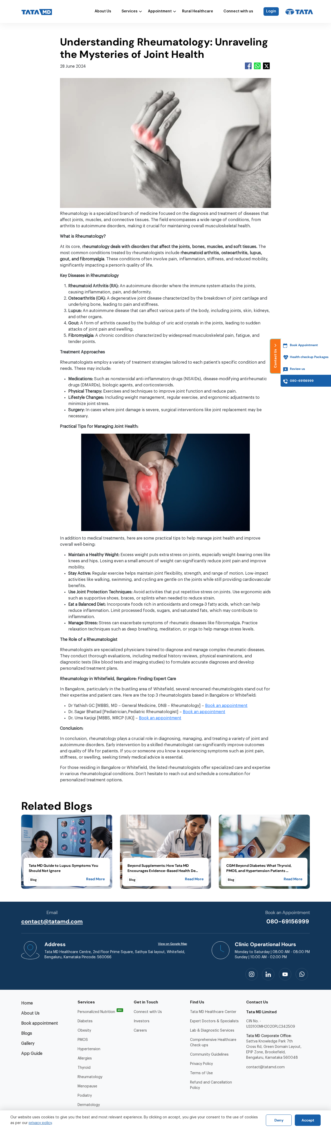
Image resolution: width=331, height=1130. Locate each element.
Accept (308, 1120)
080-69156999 (287, 921)
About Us (103, 11)
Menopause (87, 1086)
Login (271, 11)
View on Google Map (172, 944)
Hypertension (89, 1049)
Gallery (27, 1043)
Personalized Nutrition (96, 1012)
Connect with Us (148, 1012)
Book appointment (39, 1023)
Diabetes (85, 1021)
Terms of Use (201, 1073)
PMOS (83, 1040)
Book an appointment (226, 706)
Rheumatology (90, 1077)
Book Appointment (304, 345)
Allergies (85, 1058)
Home (27, 1003)
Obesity (84, 1030)
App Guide (31, 1053)
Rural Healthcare (197, 11)
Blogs (26, 1033)
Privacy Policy (201, 1064)
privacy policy (40, 1123)
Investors (141, 1021)
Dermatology (89, 1105)
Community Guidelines (209, 1054)
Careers (140, 1030)
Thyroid (84, 1068)
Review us (297, 369)
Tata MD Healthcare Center (213, 1012)
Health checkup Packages (309, 357)
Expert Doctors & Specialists (214, 1021)
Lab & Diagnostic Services (212, 1030)
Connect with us (238, 11)
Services (130, 11)
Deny (278, 1120)
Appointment (160, 11)
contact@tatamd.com (52, 921)
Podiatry (85, 1095)
